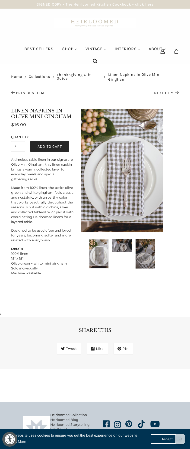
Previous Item (30, 93)
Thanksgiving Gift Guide (74, 77)
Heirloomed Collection (68, 415)
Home (16, 77)
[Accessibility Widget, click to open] (9, 439)
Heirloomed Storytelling (70, 425)
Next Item (164, 93)
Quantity (18, 137)
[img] (162, 51)
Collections (39, 77)
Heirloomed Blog (64, 420)
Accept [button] (167, 439)
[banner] (95, 23)
